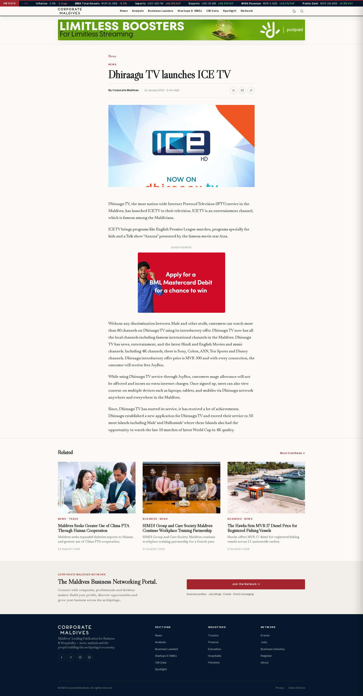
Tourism (213, 635)
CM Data (212, 10)
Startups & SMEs (190, 10)
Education (214, 649)
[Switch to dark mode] (294, 11)
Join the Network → (246, 584)
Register (266, 655)
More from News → (292, 453)
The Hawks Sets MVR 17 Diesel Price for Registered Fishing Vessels (262, 528)
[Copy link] (251, 90)
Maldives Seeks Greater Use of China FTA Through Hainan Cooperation (93, 528)
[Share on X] (233, 90)
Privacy (280, 688)
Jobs (264, 642)
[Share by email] (242, 90)
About (264, 662)
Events (265, 635)
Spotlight (230, 10)
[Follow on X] (70, 657)
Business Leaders (160, 10)
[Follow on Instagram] (80, 657)
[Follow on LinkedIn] (89, 657)
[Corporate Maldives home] (70, 11)
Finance (213, 642)
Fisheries (214, 662)
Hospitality (214, 655)
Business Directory (273, 649)
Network (247, 10)
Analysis (138, 10)
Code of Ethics (296, 688)
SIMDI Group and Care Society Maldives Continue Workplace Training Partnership (177, 528)
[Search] (302, 11)
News (124, 10)
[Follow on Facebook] (61, 657)
